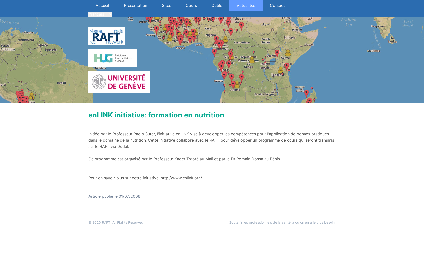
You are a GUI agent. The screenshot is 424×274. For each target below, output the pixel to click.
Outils (217, 5)
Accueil (102, 5)
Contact (277, 5)
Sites (166, 5)
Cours (191, 5)
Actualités (246, 5)
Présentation (135, 5)
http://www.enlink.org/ (181, 177)
